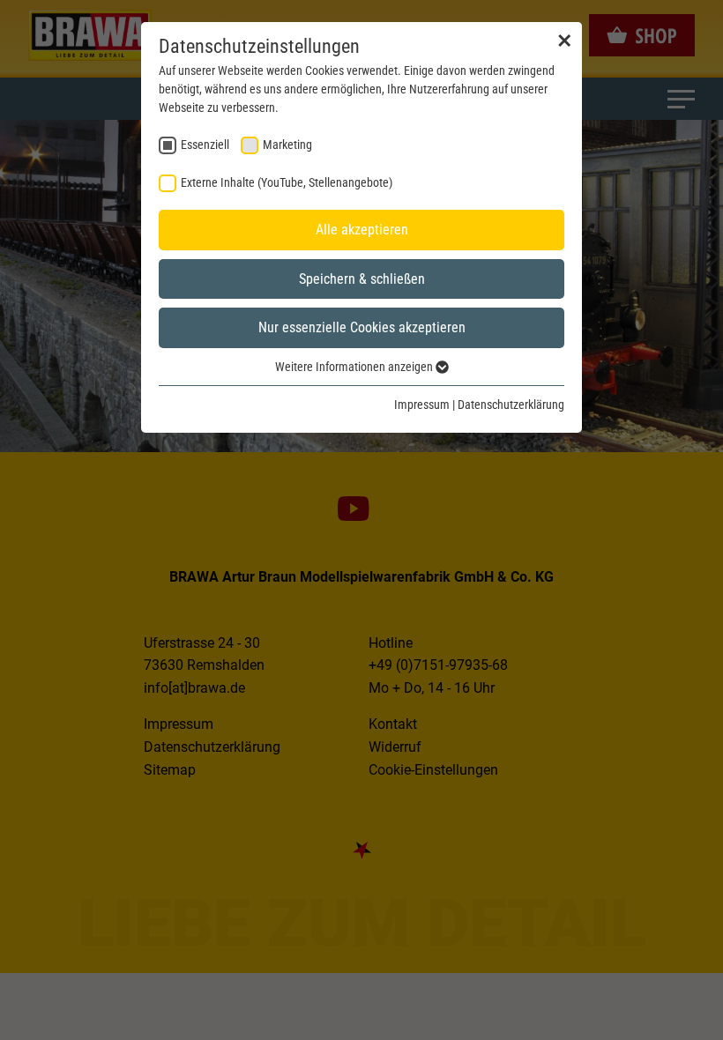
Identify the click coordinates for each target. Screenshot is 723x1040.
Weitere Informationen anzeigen (355, 367)
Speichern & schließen (362, 279)
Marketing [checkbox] (287, 144)
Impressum (422, 404)
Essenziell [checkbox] (205, 144)
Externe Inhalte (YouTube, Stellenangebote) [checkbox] (286, 182)
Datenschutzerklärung (511, 404)
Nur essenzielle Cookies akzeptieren (362, 327)
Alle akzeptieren (362, 229)
